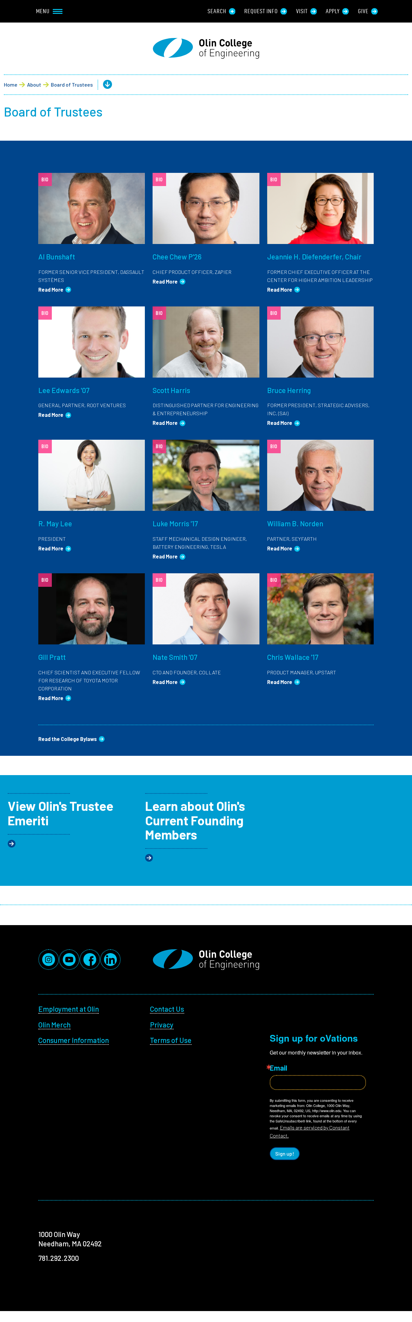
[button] (102, 84)
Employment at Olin (68, 1009)
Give (363, 11)
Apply (333, 11)
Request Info (261, 11)
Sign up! (284, 1153)
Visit (302, 11)
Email (278, 1067)
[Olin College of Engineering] (206, 48)
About (34, 84)
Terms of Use (171, 1040)
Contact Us (167, 1009)
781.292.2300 (58, 1258)
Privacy (161, 1024)
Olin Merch (54, 1024)
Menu (43, 11)
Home (10, 84)
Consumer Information (73, 1040)
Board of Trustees (72, 84)
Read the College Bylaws (67, 739)
